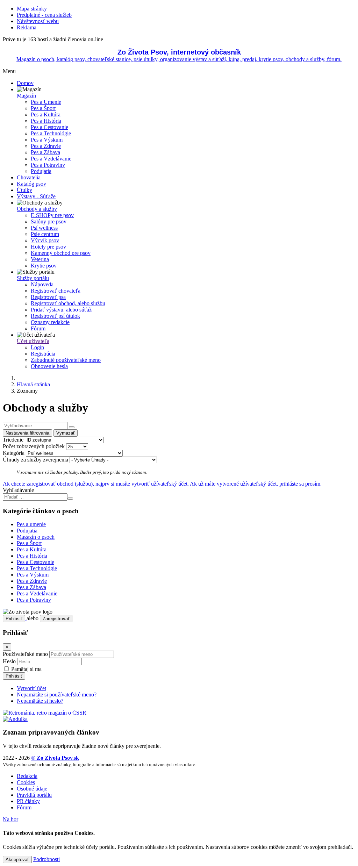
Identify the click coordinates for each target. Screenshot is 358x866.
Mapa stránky (32, 9)
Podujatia (41, 171)
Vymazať (65, 433)
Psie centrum (45, 234)
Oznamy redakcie (50, 322)
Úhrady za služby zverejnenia (35, 460)
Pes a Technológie (51, 133)
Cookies (26, 782)
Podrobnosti (46, 859)
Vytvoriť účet (31, 688)
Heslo (9, 661)
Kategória (13, 453)
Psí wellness (44, 228)
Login (37, 347)
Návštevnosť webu (38, 21)
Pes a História (46, 121)
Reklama (26, 27)
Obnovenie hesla (49, 366)
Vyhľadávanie (18, 490)
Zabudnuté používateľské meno (66, 360)
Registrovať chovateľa (55, 291)
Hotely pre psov (48, 247)
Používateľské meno (25, 654)
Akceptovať (17, 859)
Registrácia (43, 354)
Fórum (38, 328)
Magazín (26, 96)
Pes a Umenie (46, 102)
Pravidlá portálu (34, 795)
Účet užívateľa (33, 341)
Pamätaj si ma (26, 669)
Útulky (24, 190)
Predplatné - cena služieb (44, 15)
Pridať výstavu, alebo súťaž (61, 310)
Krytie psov (44, 266)
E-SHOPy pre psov (52, 215)
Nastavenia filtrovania (27, 433)
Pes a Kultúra (45, 114)
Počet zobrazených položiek (34, 446)
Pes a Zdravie (46, 146)
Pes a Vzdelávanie (51, 159)
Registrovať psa (48, 297)
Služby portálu (33, 278)
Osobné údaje (32, 789)
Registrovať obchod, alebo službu (68, 303)
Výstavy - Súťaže (36, 196)
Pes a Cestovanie (49, 127)
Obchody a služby (37, 209)
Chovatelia (29, 177)
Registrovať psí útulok (55, 316)
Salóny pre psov (48, 221)
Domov (25, 83)
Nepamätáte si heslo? (40, 701)
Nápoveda (42, 284)
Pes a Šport (43, 108)
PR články (28, 801)
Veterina (40, 259)
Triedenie (13, 440)
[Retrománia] (44, 713)
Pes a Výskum (47, 140)
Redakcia (27, 776)
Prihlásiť (14, 618)
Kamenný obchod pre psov (61, 253)
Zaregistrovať (56, 618)
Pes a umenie (31, 524)
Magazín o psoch (36, 537)
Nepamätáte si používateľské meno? (56, 694)
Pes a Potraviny (48, 165)
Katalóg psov (31, 184)
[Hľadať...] (71, 427)
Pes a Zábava (45, 152)
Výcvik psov (45, 240)
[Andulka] (15, 719)
